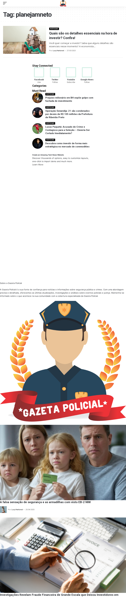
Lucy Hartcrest (58, 51)
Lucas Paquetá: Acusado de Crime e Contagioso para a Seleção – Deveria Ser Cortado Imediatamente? (67, 130)
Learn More (37, 164)
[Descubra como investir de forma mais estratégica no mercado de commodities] (37, 143)
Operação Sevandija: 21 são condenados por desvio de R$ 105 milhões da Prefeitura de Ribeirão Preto (69, 114)
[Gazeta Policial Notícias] (63, 3)
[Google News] (87, 75)
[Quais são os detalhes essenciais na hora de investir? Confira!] (24, 40)
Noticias (54, 29)
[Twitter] (55, 75)
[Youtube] (71, 75)
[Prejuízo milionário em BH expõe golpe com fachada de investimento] (37, 97)
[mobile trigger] (5, 3)
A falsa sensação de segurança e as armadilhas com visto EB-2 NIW (45, 502)
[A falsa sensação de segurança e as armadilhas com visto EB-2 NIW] (63, 462)
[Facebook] (39, 75)
